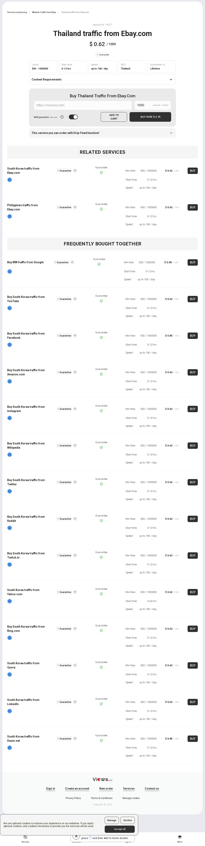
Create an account (77, 788)
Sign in (50, 788)
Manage (111, 820)
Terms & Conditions (102, 798)
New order (106, 788)
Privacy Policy (73, 798)
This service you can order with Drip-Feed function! (65, 133)
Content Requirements (47, 79)
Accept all (120, 829)
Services (129, 788)
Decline (128, 820)
